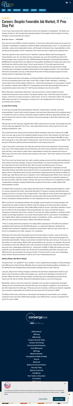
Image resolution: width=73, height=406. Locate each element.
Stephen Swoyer (9, 39)
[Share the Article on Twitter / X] (70, 18)
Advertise (33, 10)
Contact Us (42, 10)
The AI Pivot (36, 378)
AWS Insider (36, 337)
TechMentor (36, 373)
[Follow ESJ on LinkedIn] (67, 3)
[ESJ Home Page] (7, 4)
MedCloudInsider (36, 354)
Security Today (36, 367)
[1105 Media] (36, 323)
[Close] (65, 383)
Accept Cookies (59, 399)
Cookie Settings (43, 399)
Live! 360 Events (36, 348)
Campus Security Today (36, 340)
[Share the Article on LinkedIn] (67, 18)
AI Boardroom (37, 331)
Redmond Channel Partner (36, 365)
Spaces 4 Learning (36, 370)
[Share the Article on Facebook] (64, 18)
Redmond (36, 362)
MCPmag (36, 351)
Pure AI (36, 359)
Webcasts (25, 10)
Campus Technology (36, 343)
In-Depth (6, 18)
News (9, 10)
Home (3, 10)
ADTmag (36, 334)
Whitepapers (17, 10)
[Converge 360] (36, 318)
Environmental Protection (36, 345)
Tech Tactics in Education (36, 376)
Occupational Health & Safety (36, 356)
